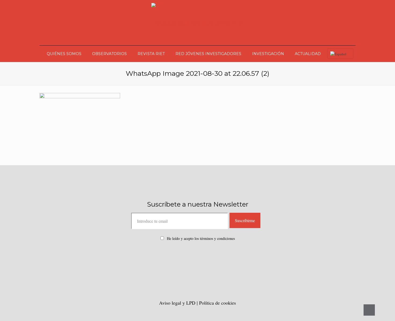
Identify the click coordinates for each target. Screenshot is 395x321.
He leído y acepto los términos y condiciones (201, 238)
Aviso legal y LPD (178, 303)
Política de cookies (217, 303)
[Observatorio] (197, 22)
